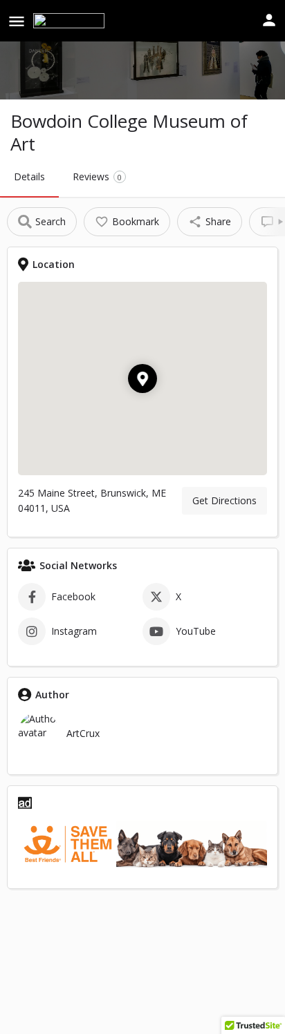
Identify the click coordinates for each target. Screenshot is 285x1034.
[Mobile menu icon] (16, 21)
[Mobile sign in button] (269, 20)
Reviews (97, 176)
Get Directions (224, 500)
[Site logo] (70, 20)
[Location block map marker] (142, 378)
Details (29, 176)
